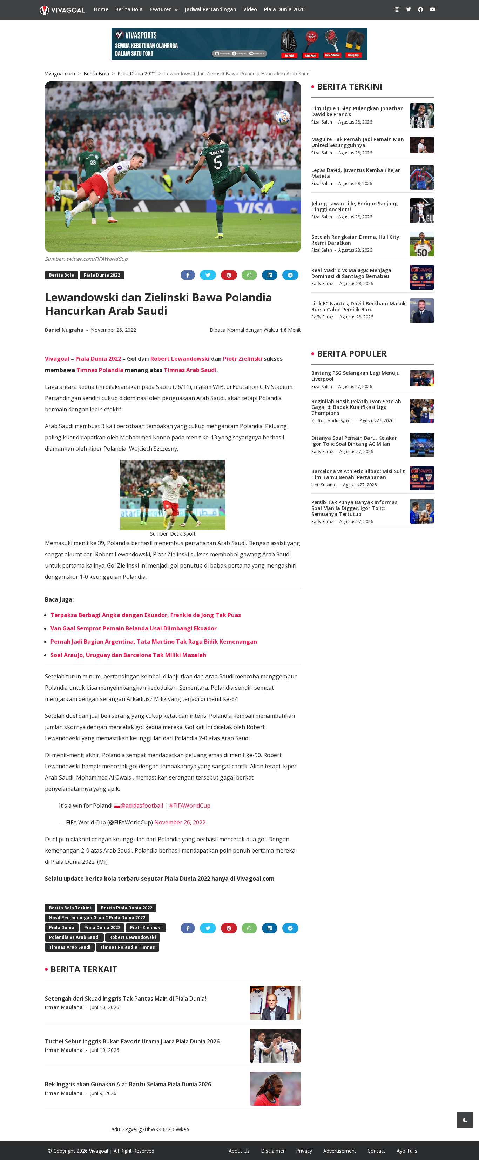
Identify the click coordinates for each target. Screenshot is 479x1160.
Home (101, 9)
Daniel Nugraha (65, 329)
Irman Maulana (64, 1006)
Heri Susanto (324, 485)
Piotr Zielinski (242, 359)
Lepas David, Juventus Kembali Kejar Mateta (355, 173)
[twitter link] (408, 9)
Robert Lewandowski (180, 359)
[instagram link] (397, 9)
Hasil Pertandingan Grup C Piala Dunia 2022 (97, 918)
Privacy (304, 1150)
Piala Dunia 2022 (136, 73)
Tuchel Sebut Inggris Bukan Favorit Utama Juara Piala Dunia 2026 (132, 1041)
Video (250, 9)
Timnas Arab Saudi (190, 370)
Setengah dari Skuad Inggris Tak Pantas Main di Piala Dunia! (125, 998)
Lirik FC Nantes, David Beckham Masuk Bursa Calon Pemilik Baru (358, 306)
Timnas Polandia (99, 370)
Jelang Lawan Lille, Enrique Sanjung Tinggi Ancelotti (354, 206)
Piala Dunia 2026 (284, 9)
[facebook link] (420, 9)
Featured (161, 9)
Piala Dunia (61, 927)
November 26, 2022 (179, 822)
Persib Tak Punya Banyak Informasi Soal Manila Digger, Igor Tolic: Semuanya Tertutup (355, 507)
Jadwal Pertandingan (210, 9)
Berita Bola (129, 9)
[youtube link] (432, 9)
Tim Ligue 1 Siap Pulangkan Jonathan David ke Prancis (357, 111)
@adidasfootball (142, 805)
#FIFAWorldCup (189, 805)
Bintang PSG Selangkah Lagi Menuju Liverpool (355, 375)
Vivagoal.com (60, 73)
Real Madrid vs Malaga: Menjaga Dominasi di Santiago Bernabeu (351, 273)
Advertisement (339, 1150)
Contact (376, 1150)
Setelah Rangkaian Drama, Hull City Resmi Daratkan (355, 239)
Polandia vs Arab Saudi (74, 937)
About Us (239, 1150)
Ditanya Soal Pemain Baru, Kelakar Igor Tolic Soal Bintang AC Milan (354, 441)
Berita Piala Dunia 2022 (126, 908)
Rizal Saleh (321, 122)
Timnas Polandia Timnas (127, 947)
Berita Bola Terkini (70, 908)
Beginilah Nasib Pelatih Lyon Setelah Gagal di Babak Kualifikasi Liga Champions (356, 407)
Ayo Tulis (407, 1150)
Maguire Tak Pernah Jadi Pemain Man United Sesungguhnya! (357, 142)
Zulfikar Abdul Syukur (332, 420)
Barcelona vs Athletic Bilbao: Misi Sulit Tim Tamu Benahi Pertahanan (358, 474)
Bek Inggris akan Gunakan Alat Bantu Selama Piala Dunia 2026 (128, 1084)
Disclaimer (273, 1150)
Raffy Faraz (322, 283)
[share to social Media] (188, 275)
